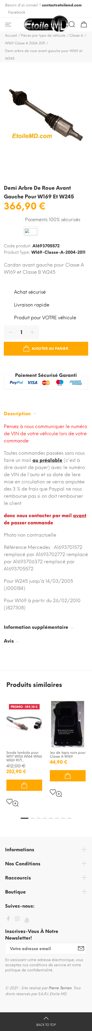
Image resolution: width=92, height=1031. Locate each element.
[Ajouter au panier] (24, 785)
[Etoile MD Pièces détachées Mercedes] (46, 24)
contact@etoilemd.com (62, 5)
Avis (9, 641)
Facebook (16, 12)
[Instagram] (17, 919)
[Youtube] (27, 920)
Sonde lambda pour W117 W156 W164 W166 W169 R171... (24, 756)
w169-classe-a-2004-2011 (58, 252)
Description (18, 414)
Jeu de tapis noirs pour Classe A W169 (68, 754)
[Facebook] (8, 919)
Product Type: (17, 252)
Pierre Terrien (60, 988)
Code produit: (17, 245)
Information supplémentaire (37, 627)
